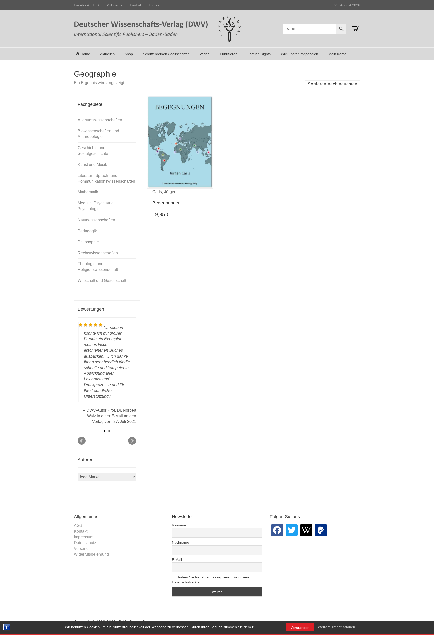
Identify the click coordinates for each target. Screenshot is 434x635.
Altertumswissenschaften (100, 120)
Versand (81, 548)
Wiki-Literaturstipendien (299, 54)
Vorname (179, 525)
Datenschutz (85, 543)
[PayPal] (321, 530)
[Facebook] (277, 530)
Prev (82, 441)
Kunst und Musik (92, 164)
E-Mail (177, 560)
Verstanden (300, 628)
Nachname (180, 542)
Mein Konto (337, 54)
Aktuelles (107, 54)
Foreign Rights (259, 54)
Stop (109, 431)
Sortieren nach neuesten (332, 84)
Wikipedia (114, 5)
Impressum (83, 537)
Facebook (82, 5)
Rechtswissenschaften (98, 253)
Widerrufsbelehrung (91, 554)
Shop (129, 54)
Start (105, 431)
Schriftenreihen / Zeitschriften (166, 54)
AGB (78, 525)
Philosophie (88, 242)
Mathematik (88, 192)
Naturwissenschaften (96, 220)
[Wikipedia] (306, 530)
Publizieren (228, 54)
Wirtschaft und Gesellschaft (102, 280)
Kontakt (154, 5)
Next (132, 441)
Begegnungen (166, 202)
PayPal (135, 5)
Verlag (205, 54)
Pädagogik (87, 231)
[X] (292, 530)
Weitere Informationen (336, 627)
